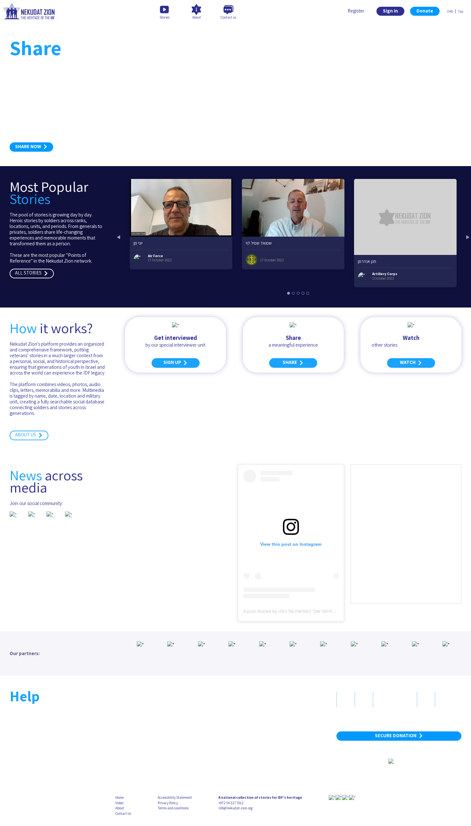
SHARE (291, 362)
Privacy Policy (168, 803)
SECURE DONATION (396, 735)
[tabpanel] (181, 224)
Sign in (390, 11)
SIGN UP (173, 362)
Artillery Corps (384, 274)
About (119, 808)
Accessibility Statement (175, 797)
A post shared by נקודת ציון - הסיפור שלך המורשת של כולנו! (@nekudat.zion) (318, 611)
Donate (425, 11)
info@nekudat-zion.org (235, 808)
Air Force (155, 256)
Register (356, 11)
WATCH (408, 362)
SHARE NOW (29, 146)
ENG (450, 11)
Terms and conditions (173, 808)
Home (119, 797)
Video (119, 803)
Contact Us (123, 813)
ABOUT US (26, 435)
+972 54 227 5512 (231, 803)
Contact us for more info (40, 757)
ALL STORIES (29, 273)
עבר (460, 11)
